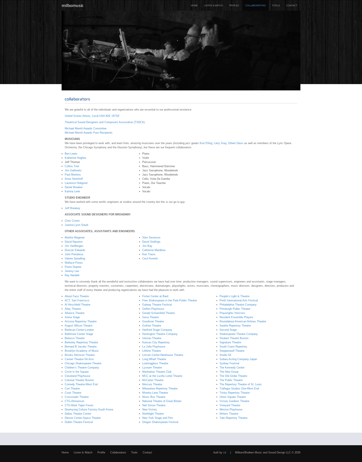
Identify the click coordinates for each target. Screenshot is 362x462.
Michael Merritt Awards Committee (85, 128)
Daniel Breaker (74, 187)
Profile (234, 5)
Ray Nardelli (72, 275)
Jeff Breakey (72, 208)
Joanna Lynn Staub (76, 224)
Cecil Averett (150, 258)
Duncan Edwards (75, 250)
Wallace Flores (74, 262)
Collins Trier (72, 166)
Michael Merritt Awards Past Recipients (88, 132)
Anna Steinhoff (74, 178)
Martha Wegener (75, 237)
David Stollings (151, 241)
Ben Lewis (71, 153)
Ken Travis (148, 254)
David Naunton (74, 241)
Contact (291, 5)
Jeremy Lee (72, 271)
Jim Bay (147, 245)
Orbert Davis (235, 143)
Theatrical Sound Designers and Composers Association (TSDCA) (105, 122)
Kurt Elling (206, 143)
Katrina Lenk (72, 191)
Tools (276, 5)
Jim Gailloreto (73, 170)
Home (194, 5)
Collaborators (255, 5)
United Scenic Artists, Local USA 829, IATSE (92, 115)
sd (224, 452)
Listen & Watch (213, 5)
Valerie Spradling (75, 258)
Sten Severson (151, 237)
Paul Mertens (73, 174)
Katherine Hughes (75, 157)
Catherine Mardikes (154, 250)
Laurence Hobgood (76, 183)
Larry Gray (220, 143)
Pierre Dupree (73, 266)
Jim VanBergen (74, 245)
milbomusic (73, 5)
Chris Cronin (72, 220)
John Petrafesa (74, 254)
